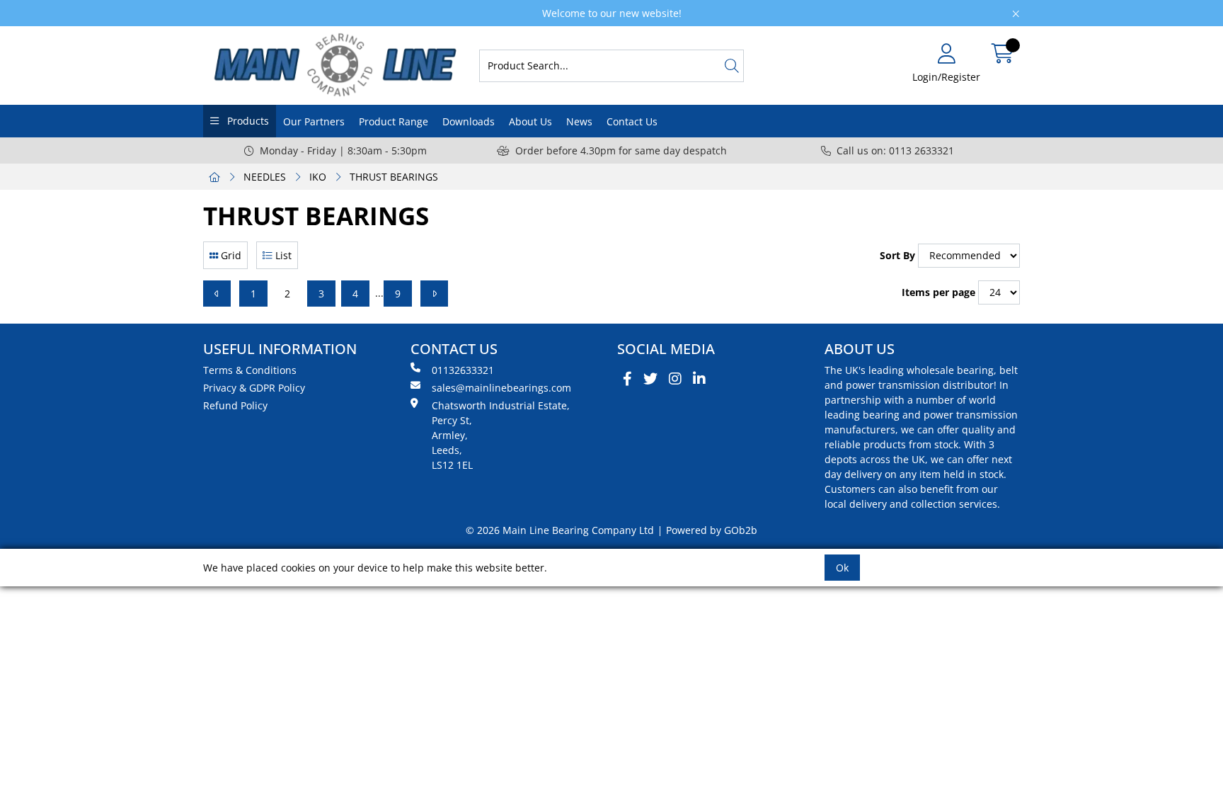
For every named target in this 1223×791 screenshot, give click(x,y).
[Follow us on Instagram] (675, 379)
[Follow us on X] (650, 379)
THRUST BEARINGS (394, 176)
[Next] (434, 293)
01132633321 (463, 370)
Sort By (897, 255)
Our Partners (314, 121)
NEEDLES (264, 176)
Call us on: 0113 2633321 (895, 150)
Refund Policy (235, 405)
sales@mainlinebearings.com (501, 387)
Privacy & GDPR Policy (254, 387)
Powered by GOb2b (711, 530)
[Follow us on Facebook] (627, 379)
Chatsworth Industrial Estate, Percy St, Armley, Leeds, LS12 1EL (501, 435)
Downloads (468, 121)
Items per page (938, 292)
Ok (842, 567)
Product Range (393, 121)
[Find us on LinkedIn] (699, 379)
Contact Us (632, 121)
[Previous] (217, 293)
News (579, 121)
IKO (317, 176)
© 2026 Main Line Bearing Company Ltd (560, 530)
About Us (530, 121)
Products (246, 120)
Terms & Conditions (250, 370)
